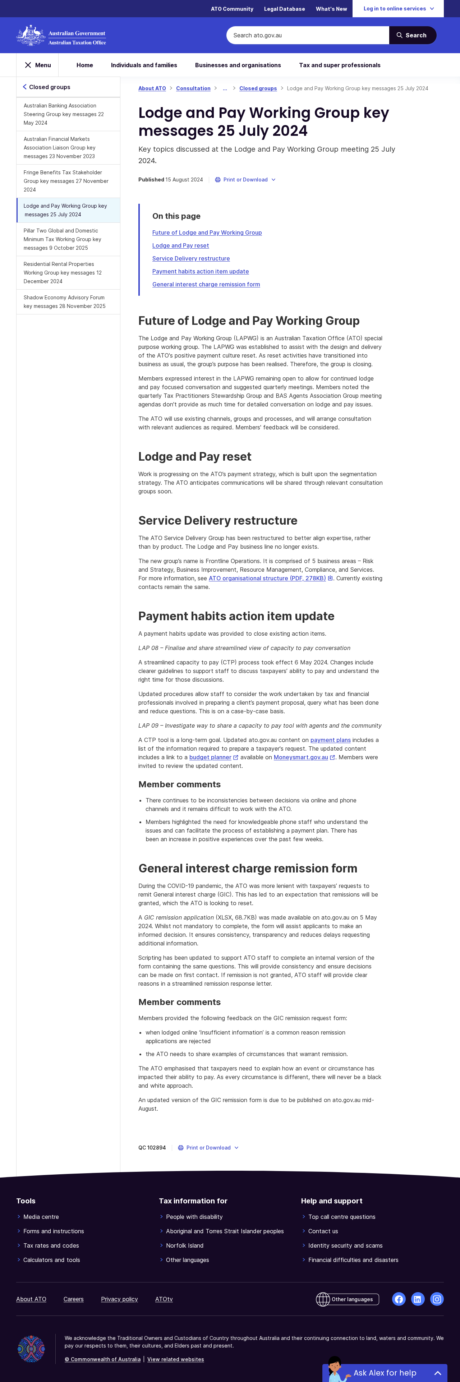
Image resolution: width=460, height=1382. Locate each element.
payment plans (330, 739)
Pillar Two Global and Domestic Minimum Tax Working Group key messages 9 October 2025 (62, 239)
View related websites (175, 1359)
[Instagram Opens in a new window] (437, 1299)
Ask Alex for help (385, 1373)
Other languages (187, 1259)
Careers (74, 1299)
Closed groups (258, 88)
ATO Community (232, 9)
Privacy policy (119, 1299)
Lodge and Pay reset (180, 245)
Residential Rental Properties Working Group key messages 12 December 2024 (63, 272)
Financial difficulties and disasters (353, 1259)
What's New (331, 9)
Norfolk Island (185, 1245)
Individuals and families (144, 65)
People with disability (194, 1216)
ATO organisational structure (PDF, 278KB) (271, 578)
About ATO (152, 88)
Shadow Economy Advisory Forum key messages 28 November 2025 (65, 301)
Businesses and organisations (238, 65)
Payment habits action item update (200, 271)
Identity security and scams (345, 1245)
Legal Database (284, 9)
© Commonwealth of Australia (103, 1359)
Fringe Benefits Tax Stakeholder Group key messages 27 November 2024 (66, 181)
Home (85, 65)
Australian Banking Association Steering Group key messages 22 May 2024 (64, 114)
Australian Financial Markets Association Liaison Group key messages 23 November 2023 (60, 147)
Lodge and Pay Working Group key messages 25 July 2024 (65, 210)
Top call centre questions (342, 1216)
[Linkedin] (418, 1299)
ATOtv (164, 1299)
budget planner (214, 757)
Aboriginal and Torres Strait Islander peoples (225, 1231)
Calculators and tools (51, 1259)
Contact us (323, 1231)
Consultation (193, 88)
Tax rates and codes (51, 1245)
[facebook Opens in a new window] (399, 1299)
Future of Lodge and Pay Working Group (207, 232)
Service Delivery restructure (191, 258)
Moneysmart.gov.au (304, 757)
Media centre (41, 1216)
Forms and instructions (53, 1231)
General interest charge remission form (206, 284)
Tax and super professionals (340, 65)
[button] (245, 180)
